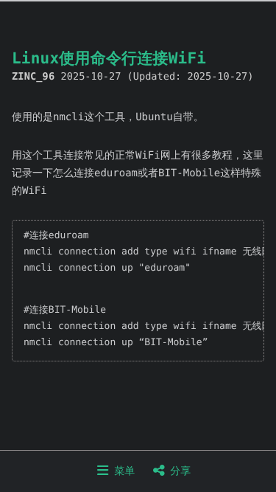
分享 (177, 471)
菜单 (121, 471)
